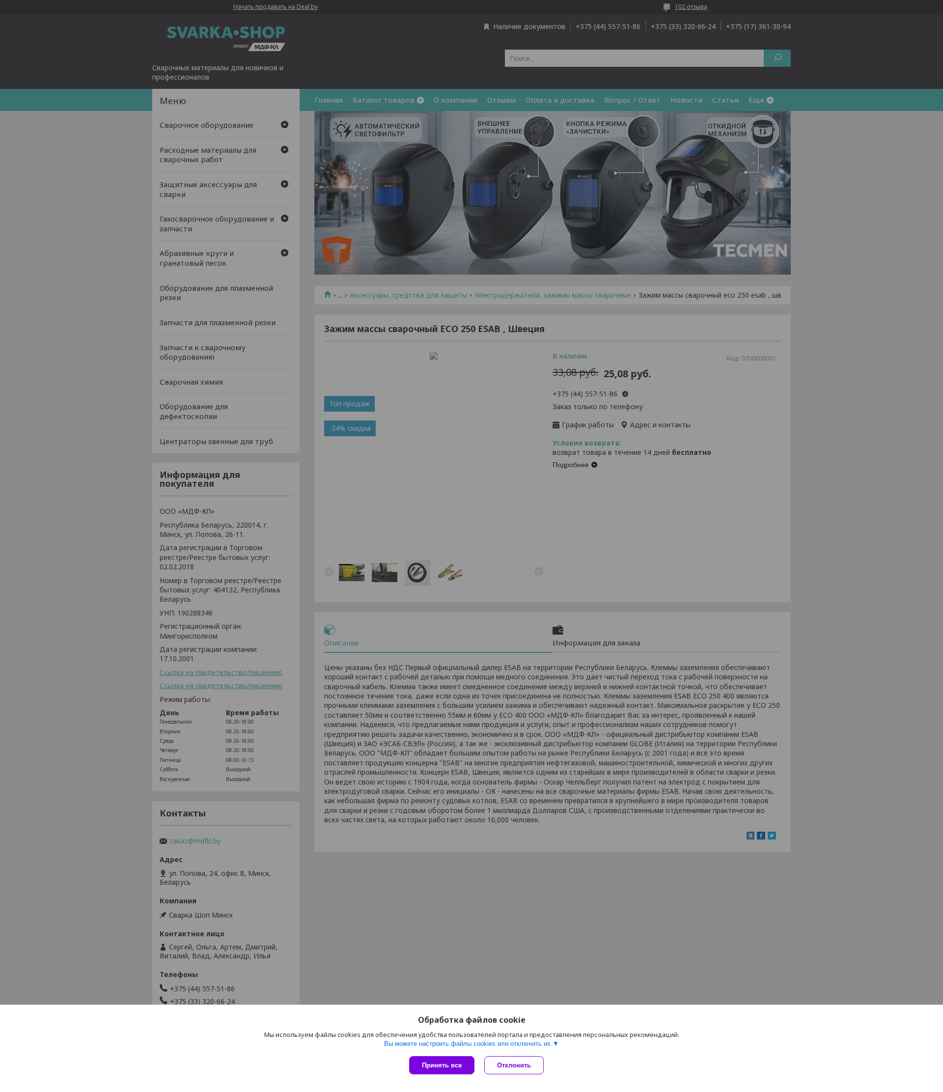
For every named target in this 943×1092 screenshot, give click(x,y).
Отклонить (514, 1065)
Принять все (442, 1065)
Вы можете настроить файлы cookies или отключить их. (468, 1043)
